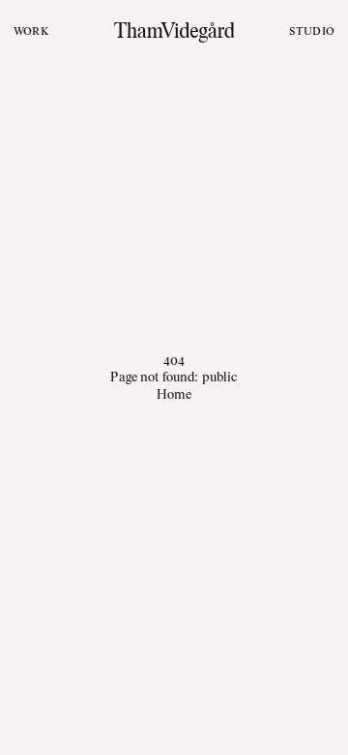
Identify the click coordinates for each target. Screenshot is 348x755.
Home (174, 394)
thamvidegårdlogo (174, 31)
